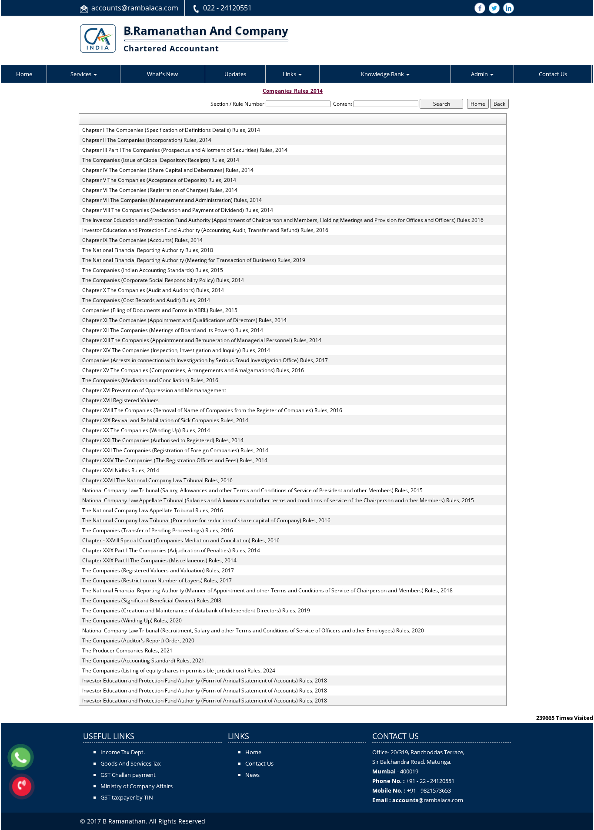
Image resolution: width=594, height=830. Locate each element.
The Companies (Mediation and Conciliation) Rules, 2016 (150, 380)
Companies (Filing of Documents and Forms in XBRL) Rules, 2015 (159, 310)
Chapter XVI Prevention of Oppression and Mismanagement (154, 390)
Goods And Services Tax (130, 763)
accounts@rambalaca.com (134, 8)
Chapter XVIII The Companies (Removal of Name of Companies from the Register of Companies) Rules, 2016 (212, 410)
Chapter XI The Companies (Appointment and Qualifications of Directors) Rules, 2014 (184, 320)
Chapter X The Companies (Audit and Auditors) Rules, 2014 (153, 290)
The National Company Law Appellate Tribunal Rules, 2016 (152, 510)
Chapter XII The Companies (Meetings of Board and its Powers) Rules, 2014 (172, 330)
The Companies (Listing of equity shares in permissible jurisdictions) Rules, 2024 (178, 670)
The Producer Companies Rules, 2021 (127, 650)
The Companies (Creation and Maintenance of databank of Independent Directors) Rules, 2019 (196, 610)
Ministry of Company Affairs (136, 786)
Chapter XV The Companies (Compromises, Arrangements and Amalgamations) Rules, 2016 (193, 370)
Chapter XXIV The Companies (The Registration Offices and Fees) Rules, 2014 (174, 460)
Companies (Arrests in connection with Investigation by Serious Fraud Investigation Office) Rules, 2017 (205, 360)
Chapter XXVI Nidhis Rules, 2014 (120, 470)
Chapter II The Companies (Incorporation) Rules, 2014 (146, 140)
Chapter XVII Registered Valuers (120, 400)
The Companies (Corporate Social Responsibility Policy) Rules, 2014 (163, 280)
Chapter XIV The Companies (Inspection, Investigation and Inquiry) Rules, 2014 (176, 350)
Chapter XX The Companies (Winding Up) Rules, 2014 (146, 430)
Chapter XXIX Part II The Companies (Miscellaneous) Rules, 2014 (159, 560)
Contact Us (553, 74)
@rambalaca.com (440, 800)
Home (24, 74)
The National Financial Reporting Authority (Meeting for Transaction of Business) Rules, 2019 (193, 260)
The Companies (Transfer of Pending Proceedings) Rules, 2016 (157, 530)
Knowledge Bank (383, 74)
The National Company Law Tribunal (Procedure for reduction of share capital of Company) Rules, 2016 (206, 520)
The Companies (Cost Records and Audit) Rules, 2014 (146, 300)
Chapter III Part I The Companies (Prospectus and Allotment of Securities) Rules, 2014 (184, 150)
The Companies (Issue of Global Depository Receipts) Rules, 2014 (160, 160)
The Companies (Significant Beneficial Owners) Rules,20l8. (152, 600)
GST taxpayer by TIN (126, 797)
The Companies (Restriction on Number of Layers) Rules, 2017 (157, 580)
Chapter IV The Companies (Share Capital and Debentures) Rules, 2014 (168, 170)
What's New (162, 74)
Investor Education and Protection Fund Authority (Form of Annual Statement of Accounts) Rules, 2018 (204, 680)
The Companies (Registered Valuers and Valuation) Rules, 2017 (158, 570)
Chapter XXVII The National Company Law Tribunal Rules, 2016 (157, 480)
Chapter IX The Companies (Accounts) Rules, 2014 (142, 240)
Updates (235, 74)
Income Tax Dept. (122, 752)
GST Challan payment (128, 775)
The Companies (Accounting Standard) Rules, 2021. (144, 660)
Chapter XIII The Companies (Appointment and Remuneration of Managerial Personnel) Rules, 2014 (201, 340)
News (252, 775)
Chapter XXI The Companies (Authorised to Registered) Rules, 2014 (163, 440)
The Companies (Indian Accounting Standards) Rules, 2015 (152, 270)
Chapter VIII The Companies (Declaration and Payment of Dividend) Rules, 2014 (177, 210)
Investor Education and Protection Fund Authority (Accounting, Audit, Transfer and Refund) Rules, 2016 (205, 230)
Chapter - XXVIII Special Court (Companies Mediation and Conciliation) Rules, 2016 (181, 540)
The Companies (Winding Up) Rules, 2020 (132, 620)
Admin (480, 74)
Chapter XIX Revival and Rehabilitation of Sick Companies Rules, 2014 (165, 420)
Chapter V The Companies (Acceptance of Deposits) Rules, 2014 (159, 180)
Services (81, 74)
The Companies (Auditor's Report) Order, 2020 (138, 640)
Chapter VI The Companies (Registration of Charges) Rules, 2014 (159, 190)
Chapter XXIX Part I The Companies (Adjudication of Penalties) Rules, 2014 (171, 550)
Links (290, 74)
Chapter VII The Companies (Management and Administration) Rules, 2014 (172, 200)
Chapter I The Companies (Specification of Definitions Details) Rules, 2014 (171, 130)
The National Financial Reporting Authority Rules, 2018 (147, 250)
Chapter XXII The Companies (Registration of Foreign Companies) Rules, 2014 (175, 450)
